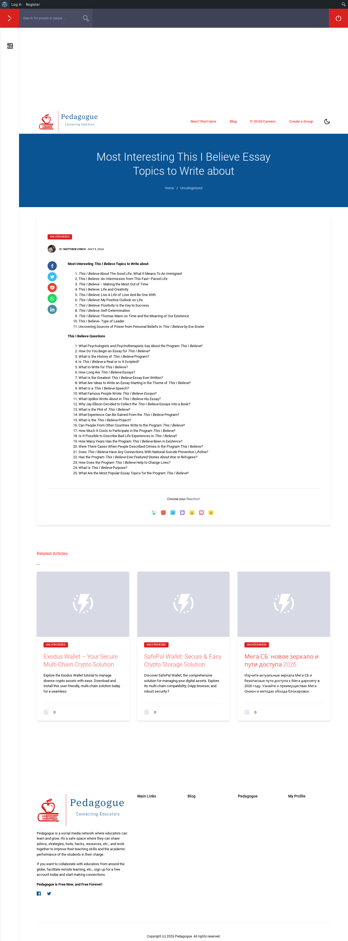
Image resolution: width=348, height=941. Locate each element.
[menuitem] (5, 4)
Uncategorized (60, 236)
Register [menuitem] (33, 4)
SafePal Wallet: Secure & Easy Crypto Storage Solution (182, 660)
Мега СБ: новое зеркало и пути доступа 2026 (281, 660)
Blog (233, 121)
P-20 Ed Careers (263, 121)
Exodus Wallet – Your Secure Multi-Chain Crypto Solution (81, 660)
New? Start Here (203, 121)
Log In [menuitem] (16, 4)
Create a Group (301, 121)
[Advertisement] (183, 68)
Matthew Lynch (74, 249)
